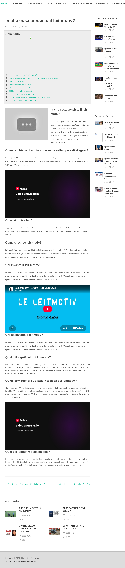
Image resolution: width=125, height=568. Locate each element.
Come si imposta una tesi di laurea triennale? (111, 190)
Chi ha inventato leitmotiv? (20, 91)
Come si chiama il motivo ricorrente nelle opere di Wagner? (34, 78)
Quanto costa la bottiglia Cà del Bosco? (111, 161)
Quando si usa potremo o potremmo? (110, 51)
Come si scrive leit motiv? (20, 85)
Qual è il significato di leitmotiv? (22, 94)
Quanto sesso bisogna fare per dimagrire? (28, 529)
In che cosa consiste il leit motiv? (23, 75)
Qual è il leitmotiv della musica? (22, 101)
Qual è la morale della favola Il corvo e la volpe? (111, 66)
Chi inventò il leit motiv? (19, 88)
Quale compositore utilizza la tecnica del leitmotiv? (30, 97)
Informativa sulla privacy (27, 561)
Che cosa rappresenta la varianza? (110, 176)
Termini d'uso (10, 561)
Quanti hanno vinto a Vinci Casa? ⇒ (74, 484)
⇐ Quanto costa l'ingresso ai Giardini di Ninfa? (25, 484)
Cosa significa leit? (17, 81)
